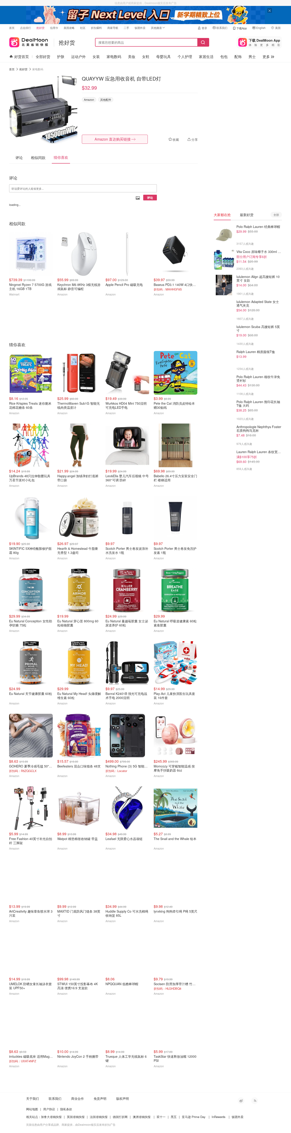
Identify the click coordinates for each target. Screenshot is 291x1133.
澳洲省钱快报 (142, 1117)
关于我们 (32, 1098)
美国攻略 (69, 28)
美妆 (131, 56)
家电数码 (114, 56)
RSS (254, 1100)
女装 (96, 56)
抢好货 (40, 28)
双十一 (161, 1117)
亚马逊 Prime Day (194, 1117)
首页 (12, 28)
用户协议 (49, 1109)
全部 (276, 215)
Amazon (89, 99)
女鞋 (145, 56)
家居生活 (206, 56)
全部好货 (43, 56)
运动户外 (78, 56)
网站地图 (32, 1109)
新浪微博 (241, 1100)
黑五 (174, 1117)
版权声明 (122, 1098)
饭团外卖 (140, 28)
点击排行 (25, 28)
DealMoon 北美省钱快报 (28, 41)
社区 (82, 28)
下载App (241, 28)
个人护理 (185, 56)
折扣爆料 (96, 28)
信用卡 (54, 28)
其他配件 (105, 99)
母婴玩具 (163, 56)
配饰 (238, 56)
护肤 (60, 56)
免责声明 (100, 1098)
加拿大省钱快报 (51, 1117)
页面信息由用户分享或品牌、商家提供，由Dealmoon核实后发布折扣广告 (70, 1124)
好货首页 (21, 56)
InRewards (219, 1117)
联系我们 (221, 28)
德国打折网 (120, 1117)
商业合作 (77, 1098)
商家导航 (112, 28)
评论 (150, 197)
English (261, 28)
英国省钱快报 (76, 1117)
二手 (126, 28)
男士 (252, 56)
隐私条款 (66, 1109)
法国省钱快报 (99, 1117)
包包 (224, 56)
